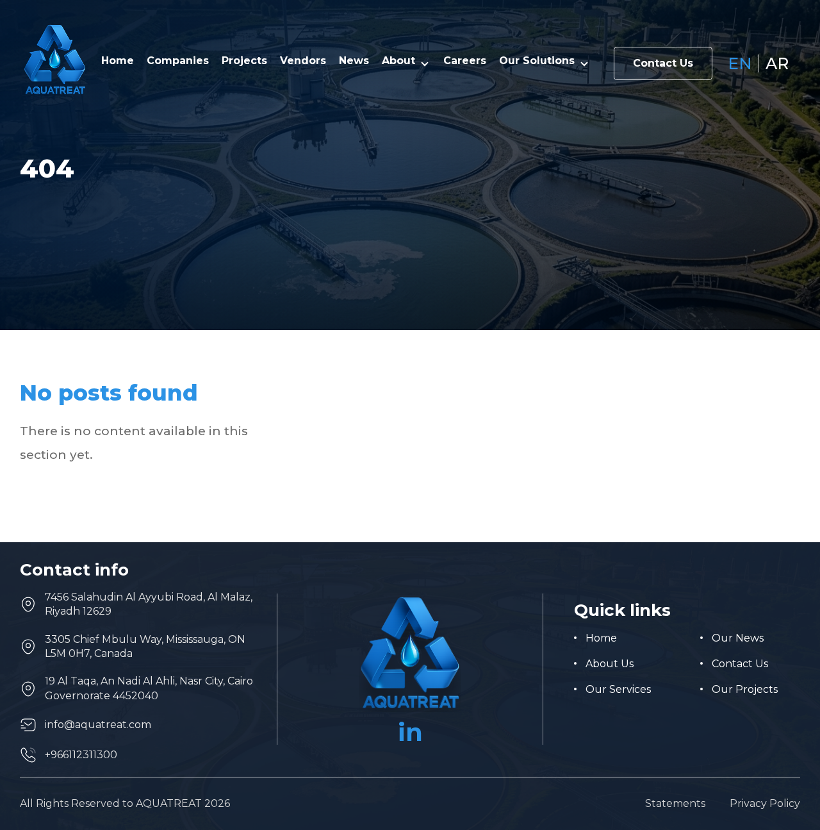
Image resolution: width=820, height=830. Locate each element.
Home (117, 61)
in (410, 732)
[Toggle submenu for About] (424, 63)
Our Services (618, 689)
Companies (178, 61)
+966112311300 (81, 755)
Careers (464, 61)
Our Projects (745, 689)
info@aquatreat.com (98, 724)
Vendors (303, 61)
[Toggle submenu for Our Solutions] (584, 63)
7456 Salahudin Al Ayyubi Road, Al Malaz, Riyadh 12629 (148, 604)
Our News (738, 638)
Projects (244, 61)
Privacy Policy (765, 804)
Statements (675, 804)
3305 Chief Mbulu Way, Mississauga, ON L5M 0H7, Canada (145, 646)
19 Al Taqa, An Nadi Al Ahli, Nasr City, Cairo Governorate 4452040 (149, 688)
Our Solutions (537, 61)
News (354, 61)
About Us (610, 664)
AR (777, 64)
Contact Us (663, 63)
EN (740, 64)
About (398, 61)
